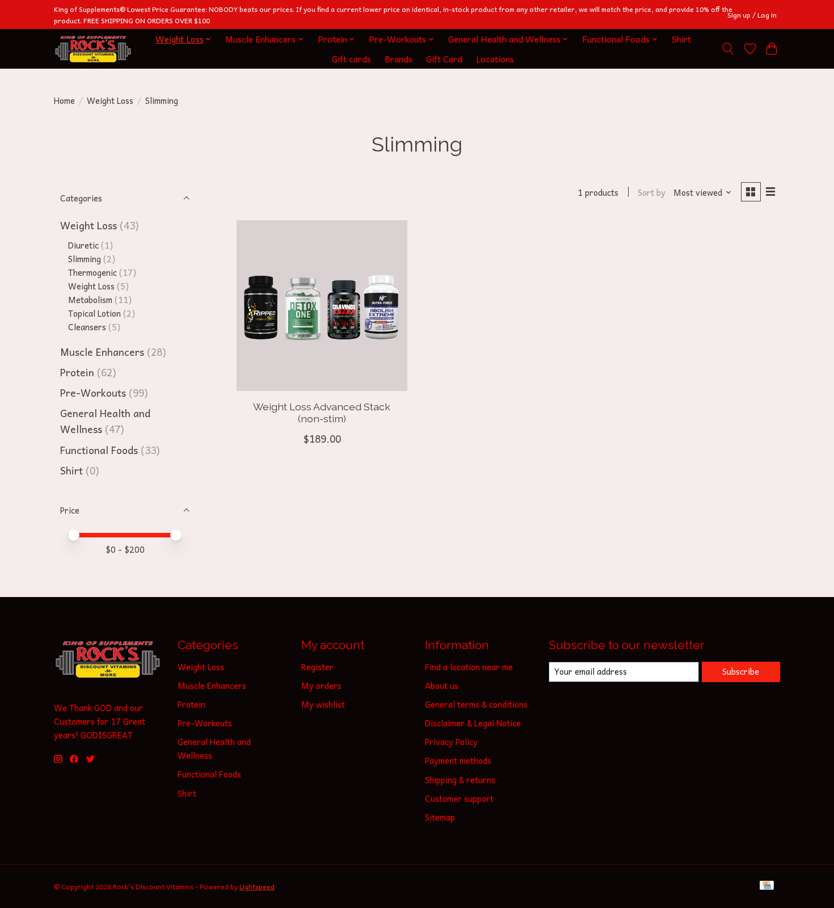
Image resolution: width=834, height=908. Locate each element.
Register (317, 667)
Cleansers (87, 327)
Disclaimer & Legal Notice (473, 723)
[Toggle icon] (728, 49)
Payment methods (458, 760)
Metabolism (90, 299)
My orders (321, 685)
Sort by (651, 192)
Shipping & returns (460, 780)
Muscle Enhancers (102, 352)
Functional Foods (99, 450)
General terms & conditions (476, 704)
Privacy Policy (451, 742)
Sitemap (440, 817)
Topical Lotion (94, 313)
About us (441, 685)
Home (64, 100)
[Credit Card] (767, 887)
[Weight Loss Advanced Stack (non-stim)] (322, 305)
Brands (398, 59)
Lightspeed (257, 886)
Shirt (681, 39)
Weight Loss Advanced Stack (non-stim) (321, 412)
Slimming (84, 259)
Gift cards (351, 59)
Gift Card (444, 59)
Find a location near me (469, 667)
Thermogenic (92, 272)
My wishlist (323, 704)
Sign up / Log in (752, 14)
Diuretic (83, 245)
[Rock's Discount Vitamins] (93, 49)
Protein (77, 372)
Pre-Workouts (93, 393)
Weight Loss (110, 100)
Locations (495, 59)
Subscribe (740, 671)
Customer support (459, 798)
